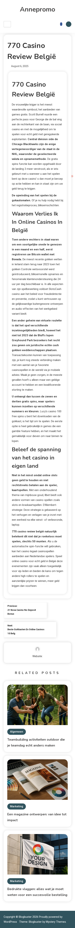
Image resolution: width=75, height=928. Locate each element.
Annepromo (37, 9)
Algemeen (16, 731)
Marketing (16, 806)
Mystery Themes (56, 921)
